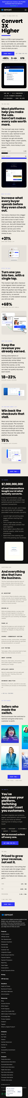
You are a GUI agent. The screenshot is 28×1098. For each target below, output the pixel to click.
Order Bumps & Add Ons (7, 955)
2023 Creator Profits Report (8, 1014)
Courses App (4, 947)
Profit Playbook (5, 1008)
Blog (2, 1001)
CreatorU (3, 1021)
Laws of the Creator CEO (7, 1011)
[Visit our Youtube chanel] (5, 1094)
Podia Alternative (5, 1059)
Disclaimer (4, 1090)
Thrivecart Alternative (7, 1077)
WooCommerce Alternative (8, 1061)
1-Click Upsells (5, 934)
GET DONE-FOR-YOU (21, 53)
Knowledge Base (5, 1016)
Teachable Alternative (7, 1074)
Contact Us (4, 1044)
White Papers (4, 1006)
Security (3, 1052)
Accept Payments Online (7, 970)
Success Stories (5, 1003)
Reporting (3, 962)
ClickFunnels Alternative (7, 1067)
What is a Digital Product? (8, 1026)
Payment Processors (6, 960)
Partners (3, 1047)
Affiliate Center (5, 936)
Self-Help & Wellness (7, 991)
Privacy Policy (4, 1087)
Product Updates (5, 1019)
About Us (3, 1034)
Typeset (3, 1024)
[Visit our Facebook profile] (2, 1094)
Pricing (3, 974)
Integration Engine (6, 952)
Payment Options (5, 957)
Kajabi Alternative (6, 1069)
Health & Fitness (5, 986)
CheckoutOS (4, 944)
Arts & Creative (5, 994)
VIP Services (5, 979)
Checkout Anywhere (6, 941)
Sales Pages (4, 965)
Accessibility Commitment (8, 1050)
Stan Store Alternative (7, 1072)
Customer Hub (5, 949)
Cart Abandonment (6, 939)
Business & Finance (6, 989)
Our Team (3, 1036)
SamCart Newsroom (6, 1042)
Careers (3, 1039)
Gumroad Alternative (6, 1064)
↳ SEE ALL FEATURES (7, 693)
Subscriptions (5, 967)
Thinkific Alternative (6, 1080)
